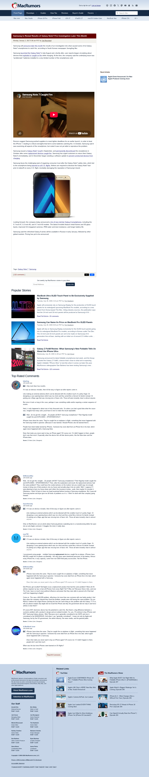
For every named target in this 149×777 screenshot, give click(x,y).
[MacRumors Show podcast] (107, 5)
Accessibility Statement (17, 763)
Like (34, 440)
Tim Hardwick (69, 301)
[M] (16, 542)
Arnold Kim (14, 707)
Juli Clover (70, 354)
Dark (54, 767)
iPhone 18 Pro (42, 18)
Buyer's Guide (78, 13)
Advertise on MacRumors (23, 697)
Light (50, 767)
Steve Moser (15, 746)
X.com (17, 711)
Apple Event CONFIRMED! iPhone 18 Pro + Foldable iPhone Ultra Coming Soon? (80, 680)
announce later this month (33, 46)
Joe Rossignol (46, 40)
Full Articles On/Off (28, 767)
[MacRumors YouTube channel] (125, 5)
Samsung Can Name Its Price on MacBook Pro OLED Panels (64, 322)
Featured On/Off (16, 767)
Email (12, 711)
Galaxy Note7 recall (34, 151)
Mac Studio (29, 18)
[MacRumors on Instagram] (111, 5)
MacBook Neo (112, 18)
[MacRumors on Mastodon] (121, 5)
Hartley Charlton (16, 730)
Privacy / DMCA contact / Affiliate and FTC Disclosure (26, 760)
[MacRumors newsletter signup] (136, 5)
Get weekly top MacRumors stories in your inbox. (53, 280)
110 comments (54, 369)
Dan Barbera (15, 738)
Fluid (37, 767)
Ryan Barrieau (34, 738)
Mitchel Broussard (17, 723)
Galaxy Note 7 (23, 269)
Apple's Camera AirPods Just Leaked (80, 697)
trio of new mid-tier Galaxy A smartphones (66, 222)
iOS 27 (68, 18)
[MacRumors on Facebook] (114, 5)
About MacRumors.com (23, 690)
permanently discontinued (65, 151)
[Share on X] (86, 275)
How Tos (53, 13)
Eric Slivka (33, 707)
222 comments (19, 275)
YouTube (63, 673)
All (136, 18)
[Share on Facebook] (92, 275)
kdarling (26, 381)
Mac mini (17, 18)
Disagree (39, 440)
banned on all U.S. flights (41, 165)
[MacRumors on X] (118, 5)
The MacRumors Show (113, 673)
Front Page (18, 13)
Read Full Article (42, 316)
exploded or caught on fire (32, 55)
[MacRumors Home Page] (26, 5)
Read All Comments (54, 655)
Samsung (32, 269)
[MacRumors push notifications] (129, 5)
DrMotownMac (28, 476)
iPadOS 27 (79, 18)
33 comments (54, 316)
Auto (47, 767)
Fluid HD (41, 767)
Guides (43, 13)
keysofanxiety (28, 504)
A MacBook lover (29, 626)
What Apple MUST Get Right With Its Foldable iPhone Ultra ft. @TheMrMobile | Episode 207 (124, 680)
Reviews (64, 13)
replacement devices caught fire (40, 153)
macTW (25, 534)
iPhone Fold (56, 18)
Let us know (96, 5)
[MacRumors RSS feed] (133, 5)
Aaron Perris (34, 746)
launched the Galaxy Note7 (31, 53)
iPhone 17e (125, 18)
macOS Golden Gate (95, 18)
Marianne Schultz (35, 730)
